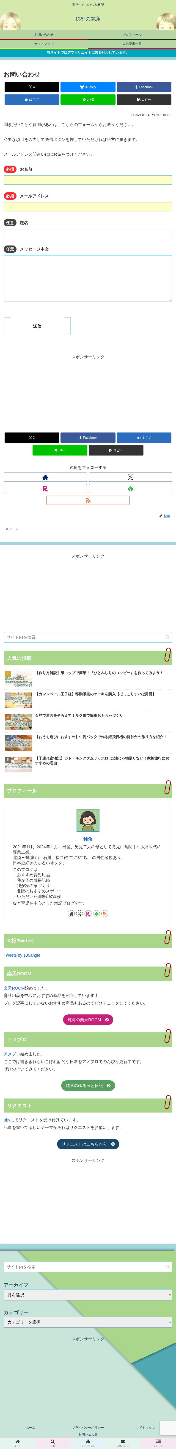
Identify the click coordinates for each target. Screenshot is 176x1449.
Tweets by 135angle (22, 955)
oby (7, 1120)
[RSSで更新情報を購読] (88, 500)
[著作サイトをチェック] (45, 477)
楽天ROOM (14, 988)
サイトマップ (145, 1427)
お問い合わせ (88, 1434)
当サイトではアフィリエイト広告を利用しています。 (88, 52)
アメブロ (12, 1054)
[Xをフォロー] (130, 477)
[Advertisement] (88, 393)
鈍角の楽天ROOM (86, 1019)
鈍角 (88, 838)
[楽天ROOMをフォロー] (45, 488)
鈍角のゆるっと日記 (86, 1085)
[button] (144, 99)
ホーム (30, 1427)
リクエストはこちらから (86, 1144)
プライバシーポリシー (88, 1427)
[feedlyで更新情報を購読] (130, 488)
